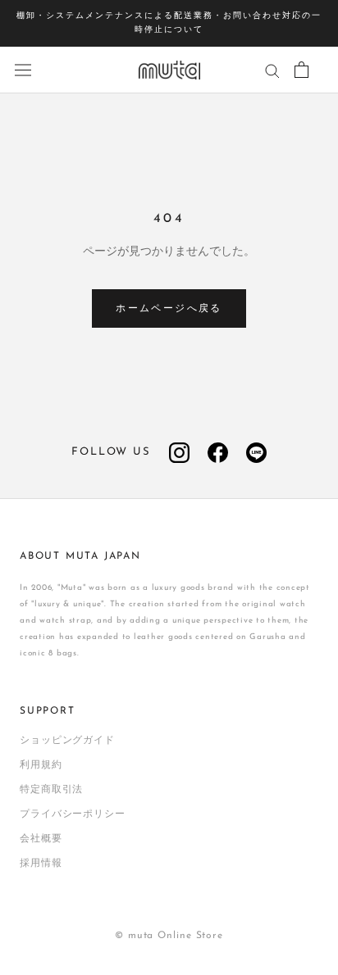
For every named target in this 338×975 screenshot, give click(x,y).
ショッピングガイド (67, 741)
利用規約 (41, 765)
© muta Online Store (169, 936)
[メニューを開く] (23, 70)
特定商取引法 (51, 790)
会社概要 (41, 839)
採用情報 (41, 863)
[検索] (272, 70)
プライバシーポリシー (73, 814)
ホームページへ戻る (169, 309)
